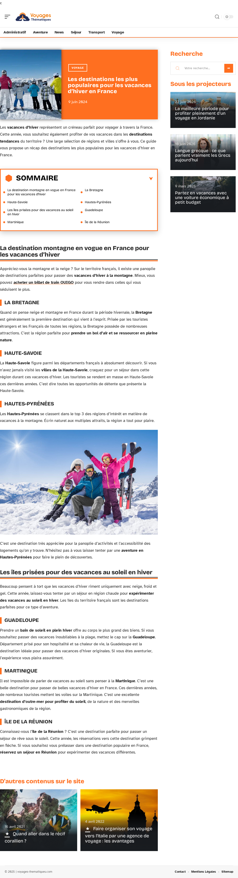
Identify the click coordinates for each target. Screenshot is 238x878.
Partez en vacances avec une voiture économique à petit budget (202, 197)
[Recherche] (217, 16)
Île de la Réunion (97, 222)
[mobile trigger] (9, 16)
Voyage (78, 67)
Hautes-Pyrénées (98, 202)
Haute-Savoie (17, 202)
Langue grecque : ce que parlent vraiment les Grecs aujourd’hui (202, 155)
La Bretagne (94, 190)
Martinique (15, 222)
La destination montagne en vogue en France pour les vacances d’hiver (41, 192)
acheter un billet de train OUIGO (43, 282)
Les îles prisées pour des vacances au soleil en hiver (40, 212)
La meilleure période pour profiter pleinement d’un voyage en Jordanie (202, 113)
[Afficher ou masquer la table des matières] (105, 179)
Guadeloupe (94, 210)
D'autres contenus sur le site (42, 781)
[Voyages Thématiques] (33, 16)
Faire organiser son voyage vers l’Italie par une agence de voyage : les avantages (118, 835)
